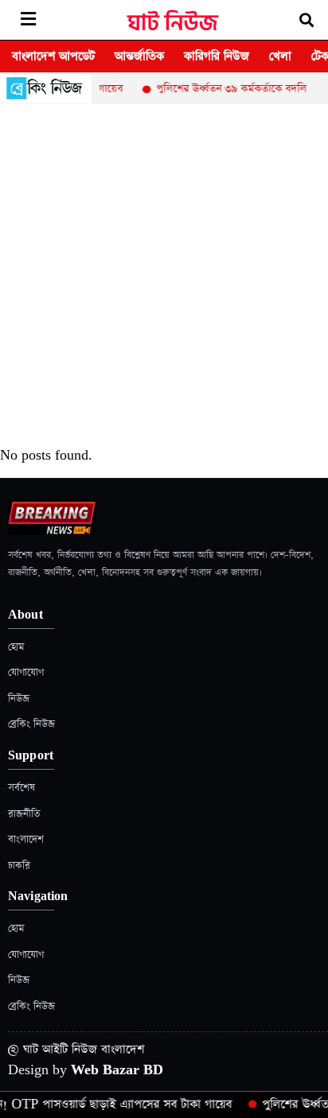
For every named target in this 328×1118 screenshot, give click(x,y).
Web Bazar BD (117, 1070)
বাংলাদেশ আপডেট (53, 56)
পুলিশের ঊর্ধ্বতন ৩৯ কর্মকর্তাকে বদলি (226, 88)
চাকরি (19, 865)
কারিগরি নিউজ (216, 56)
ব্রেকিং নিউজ (31, 724)
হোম (16, 647)
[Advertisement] (164, 276)
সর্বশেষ (21, 787)
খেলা (280, 56)
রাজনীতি (24, 814)
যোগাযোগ (26, 672)
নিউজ (18, 698)
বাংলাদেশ (26, 839)
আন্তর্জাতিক (139, 56)
